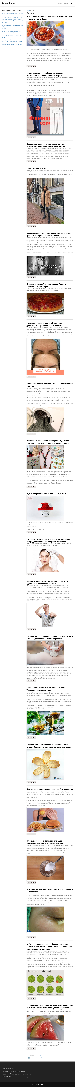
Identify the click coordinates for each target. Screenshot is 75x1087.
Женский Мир (8, 3)
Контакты (5, 1071)
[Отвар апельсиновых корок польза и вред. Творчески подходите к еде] (50, 723)
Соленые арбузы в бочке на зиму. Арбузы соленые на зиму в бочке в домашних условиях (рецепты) (50, 1006)
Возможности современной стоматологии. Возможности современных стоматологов (46, 145)
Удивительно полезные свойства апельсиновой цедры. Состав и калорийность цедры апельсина (49, 745)
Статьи (71, 3)
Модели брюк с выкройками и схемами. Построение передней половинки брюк (45, 74)
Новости (66, 3)
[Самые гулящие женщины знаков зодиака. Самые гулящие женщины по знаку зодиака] (50, 266)
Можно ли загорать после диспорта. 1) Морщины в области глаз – (50, 890)
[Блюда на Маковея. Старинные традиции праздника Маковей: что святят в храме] (50, 868)
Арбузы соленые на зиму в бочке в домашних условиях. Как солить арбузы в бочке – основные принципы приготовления (49, 946)
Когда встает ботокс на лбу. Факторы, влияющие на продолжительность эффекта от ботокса (49, 540)
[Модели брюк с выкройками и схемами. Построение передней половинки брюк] (50, 116)
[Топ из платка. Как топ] (50, 201)
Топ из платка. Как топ (37, 168)
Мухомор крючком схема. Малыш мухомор (46, 493)
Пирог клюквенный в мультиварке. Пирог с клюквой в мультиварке (46, 285)
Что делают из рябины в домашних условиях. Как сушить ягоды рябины (49, 17)
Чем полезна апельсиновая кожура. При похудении (50, 789)
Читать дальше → (31, 66)
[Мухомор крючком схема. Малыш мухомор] (50, 508)
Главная (60, 3)
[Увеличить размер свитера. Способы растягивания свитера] (50, 419)
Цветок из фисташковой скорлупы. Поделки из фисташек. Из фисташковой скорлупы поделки (48, 441)
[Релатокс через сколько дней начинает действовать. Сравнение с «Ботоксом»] (50, 356)
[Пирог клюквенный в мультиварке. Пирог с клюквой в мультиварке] (50, 303)
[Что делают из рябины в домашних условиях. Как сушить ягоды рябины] (50, 33)
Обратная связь (7, 1076)
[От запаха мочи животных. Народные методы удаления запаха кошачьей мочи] (50, 615)
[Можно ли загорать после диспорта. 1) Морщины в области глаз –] (50, 919)
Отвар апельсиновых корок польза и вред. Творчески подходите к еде (46, 688)
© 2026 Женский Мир (8, 1068)
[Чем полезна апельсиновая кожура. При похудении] (50, 819)
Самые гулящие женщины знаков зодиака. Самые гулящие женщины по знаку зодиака (49, 234)
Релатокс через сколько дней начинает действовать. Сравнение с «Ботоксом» (44, 324)
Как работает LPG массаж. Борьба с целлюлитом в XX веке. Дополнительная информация (50, 637)
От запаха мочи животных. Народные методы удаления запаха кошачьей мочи (47, 582)
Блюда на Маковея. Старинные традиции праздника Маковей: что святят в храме (45, 842)
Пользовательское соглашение (17, 1071)
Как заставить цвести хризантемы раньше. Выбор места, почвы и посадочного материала (12, 26)
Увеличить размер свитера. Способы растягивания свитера (50, 384)
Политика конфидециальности (11, 1073)
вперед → (40, 1055)
